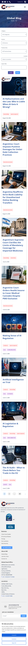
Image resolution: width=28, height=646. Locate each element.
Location (25, 56)
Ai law (4, 349)
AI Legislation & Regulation (10, 425)
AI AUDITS (5, 484)
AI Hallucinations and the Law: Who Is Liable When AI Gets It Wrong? (14, 102)
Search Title (4, 63)
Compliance (5, 345)
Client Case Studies (6, 534)
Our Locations (4, 541)
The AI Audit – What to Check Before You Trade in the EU (14, 470)
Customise (14, 639)
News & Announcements (7, 162)
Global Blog (4, 554)
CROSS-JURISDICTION (11, 437)
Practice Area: (4, 47)
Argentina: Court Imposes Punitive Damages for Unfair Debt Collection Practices (12, 149)
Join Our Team (5, 556)
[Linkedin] (2, 2)
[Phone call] (10, 2)
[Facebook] (5, 2)
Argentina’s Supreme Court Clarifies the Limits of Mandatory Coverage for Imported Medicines (13, 245)
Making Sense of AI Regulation (12, 337)
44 (19, 494)
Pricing (3, 539)
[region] (14, 633)
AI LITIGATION (10, 393)
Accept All (14, 635)
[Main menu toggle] (25, 7)
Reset (17, 72)
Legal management (14, 114)
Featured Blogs (6, 114)
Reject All (14, 643)
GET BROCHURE (7, 547)
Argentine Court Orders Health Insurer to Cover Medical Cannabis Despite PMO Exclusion (14, 293)
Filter (10, 72)
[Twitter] (7, 2)
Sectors (3, 39)
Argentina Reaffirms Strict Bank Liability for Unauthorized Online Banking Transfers (13, 197)
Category (3, 31)
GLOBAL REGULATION (11, 349)
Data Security (4, 543)
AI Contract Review (6, 536)
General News (13, 257)
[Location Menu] (25, 2)
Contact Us (20, 2)
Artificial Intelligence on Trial (13, 381)
